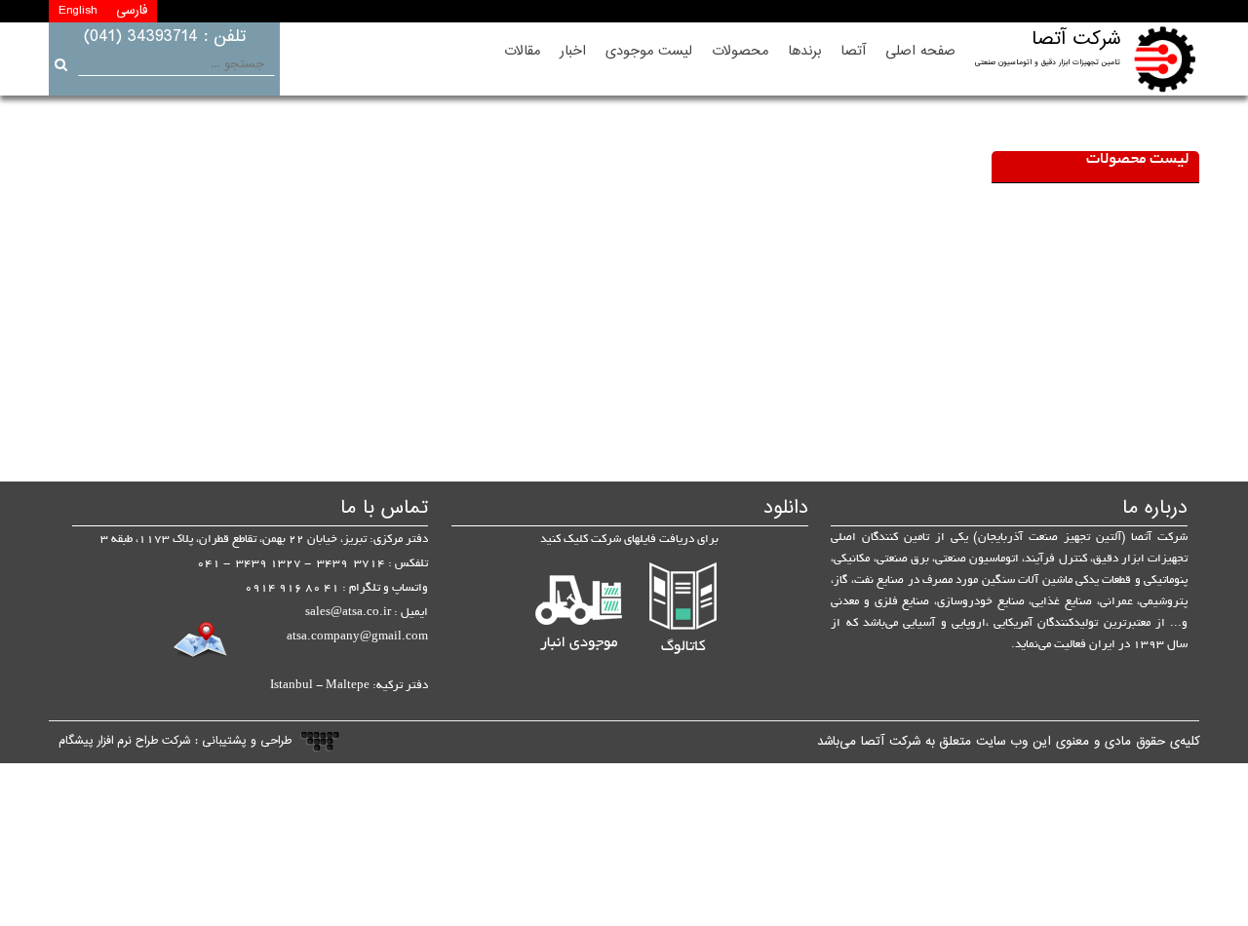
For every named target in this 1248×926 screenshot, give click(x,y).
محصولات (740, 51)
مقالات (522, 51)
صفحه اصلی (920, 51)
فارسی (131, 10)
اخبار (573, 51)
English (77, 10)
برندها (804, 51)
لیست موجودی (648, 51)
